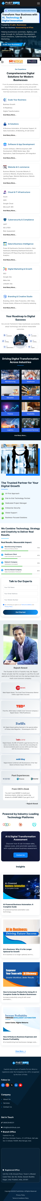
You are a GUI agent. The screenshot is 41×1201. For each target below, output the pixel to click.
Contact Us (7, 51)
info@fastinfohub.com (11, 1127)
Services (6, 1103)
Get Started (20, 612)
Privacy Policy (8, 606)
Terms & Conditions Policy (20, 1198)
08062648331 (8, 1123)
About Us (6, 1099)
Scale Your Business (11, 44)
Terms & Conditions (26, 604)
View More (20, 1051)
